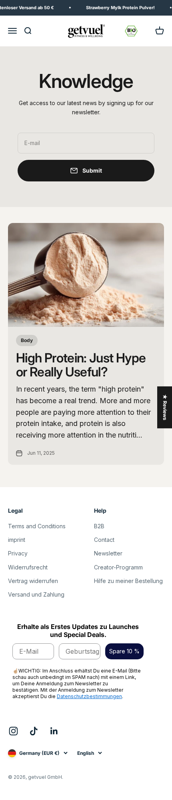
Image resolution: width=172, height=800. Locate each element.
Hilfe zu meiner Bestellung (128, 580)
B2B (99, 526)
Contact (104, 539)
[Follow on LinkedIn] (54, 731)
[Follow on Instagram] (13, 731)
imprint (16, 539)
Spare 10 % (124, 651)
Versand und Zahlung (36, 594)
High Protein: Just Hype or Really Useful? (81, 365)
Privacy (18, 553)
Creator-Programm (118, 567)
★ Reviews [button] (165, 407)
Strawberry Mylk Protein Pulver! (118, 7)
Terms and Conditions (37, 526)
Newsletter (108, 553)
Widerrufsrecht (28, 567)
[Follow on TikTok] (33, 731)
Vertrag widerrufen (33, 580)
